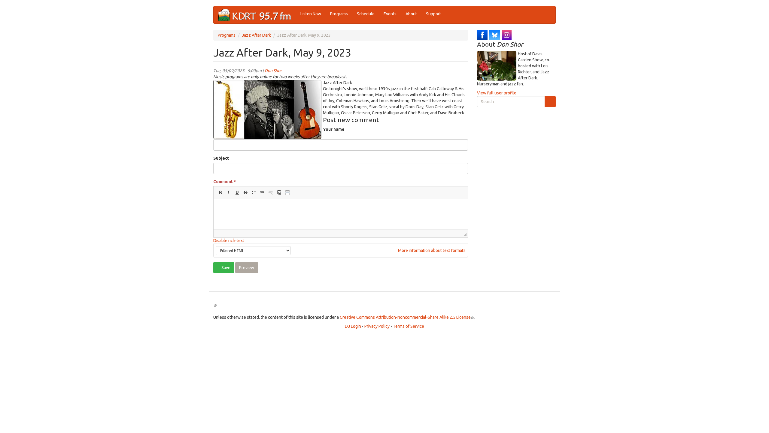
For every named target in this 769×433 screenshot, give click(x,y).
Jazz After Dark (256, 35)
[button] (220, 192)
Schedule (366, 13)
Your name (334, 129)
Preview (246, 267)
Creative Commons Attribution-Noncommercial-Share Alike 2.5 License (407, 317)
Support (433, 13)
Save (225, 267)
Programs (339, 13)
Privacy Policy (377, 326)
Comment (224, 181)
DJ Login (353, 326)
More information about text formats (431, 250)
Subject (221, 158)
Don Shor (273, 70)
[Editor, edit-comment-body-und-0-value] (341, 214)
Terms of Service (408, 326)
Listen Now (310, 13)
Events (390, 13)
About (411, 13)
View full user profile (496, 93)
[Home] (257, 15)
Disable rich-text (228, 240)
